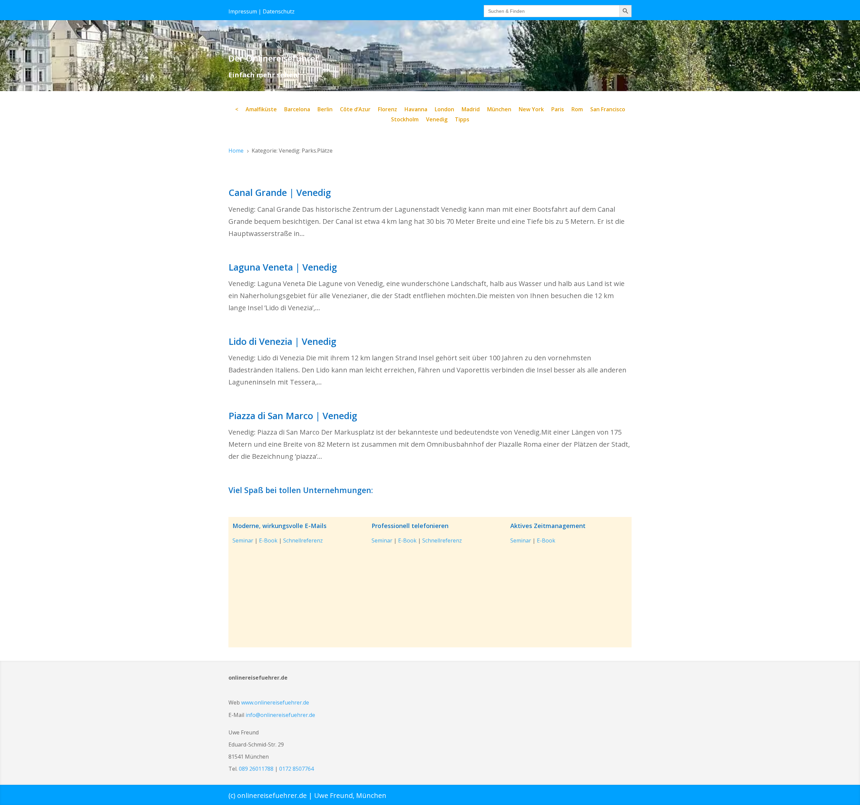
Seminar (242, 540)
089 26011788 (256, 768)
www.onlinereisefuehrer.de (275, 702)
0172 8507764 (296, 768)
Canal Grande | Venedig (279, 192)
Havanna (415, 110)
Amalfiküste (261, 110)
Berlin (325, 110)
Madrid (471, 110)
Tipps (462, 120)
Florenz (387, 110)
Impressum (242, 11)
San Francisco (607, 110)
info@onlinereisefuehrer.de (280, 715)
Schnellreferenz (303, 540)
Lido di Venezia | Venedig (282, 341)
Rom (577, 110)
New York (531, 110)
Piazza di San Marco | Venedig (292, 415)
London (444, 110)
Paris (557, 110)
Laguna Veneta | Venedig (282, 267)
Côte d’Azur (355, 110)
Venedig (436, 120)
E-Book (268, 540)
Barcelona (297, 110)
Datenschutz (279, 11)
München (499, 110)
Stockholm (405, 120)
